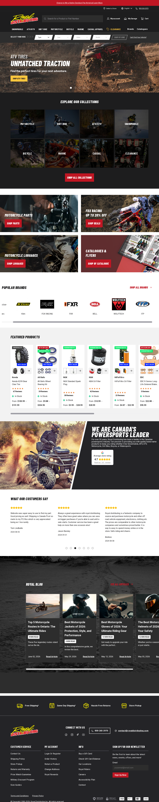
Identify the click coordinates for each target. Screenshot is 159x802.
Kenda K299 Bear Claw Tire (19, 382)
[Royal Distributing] (24, 18)
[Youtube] (83, 734)
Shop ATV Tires (19, 78)
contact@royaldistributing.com (133, 731)
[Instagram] (72, 734)
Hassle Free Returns (101, 705)
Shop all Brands (139, 287)
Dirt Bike (62, 123)
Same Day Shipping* (66, 705)
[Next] (29, 371)
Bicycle (27, 153)
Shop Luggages (15, 263)
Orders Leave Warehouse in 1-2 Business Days (79, 3)
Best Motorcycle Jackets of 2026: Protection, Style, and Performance (78, 629)
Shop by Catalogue (98, 263)
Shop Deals (94, 223)
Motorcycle (27, 123)
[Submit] (44, 18)
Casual (97, 153)
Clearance (131, 153)
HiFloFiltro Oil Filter (123, 381)
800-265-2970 (101, 731)
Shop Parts (13, 223)
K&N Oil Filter (95, 381)
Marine (62, 153)
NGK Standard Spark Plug (72, 382)
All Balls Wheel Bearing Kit (44, 382)
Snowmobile (132, 123)
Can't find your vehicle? (138, 37)
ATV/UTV (97, 123)
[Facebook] (66, 734)
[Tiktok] (78, 734)
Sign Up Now (120, 775)
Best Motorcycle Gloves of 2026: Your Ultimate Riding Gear (114, 626)
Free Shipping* (32, 705)
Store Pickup (135, 705)
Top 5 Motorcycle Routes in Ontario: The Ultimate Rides (41, 626)
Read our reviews (102, 462)
